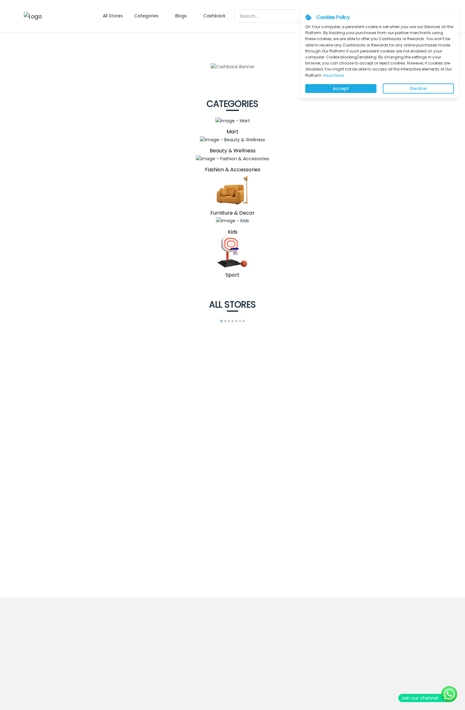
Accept (341, 88)
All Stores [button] (113, 16)
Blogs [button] (181, 16)
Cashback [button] (214, 16)
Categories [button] (146, 16)
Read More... (334, 75)
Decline (418, 88)
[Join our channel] (449, 694)
